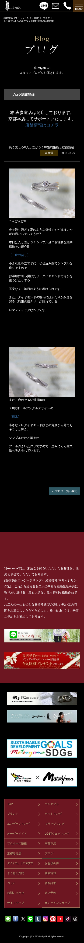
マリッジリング (54, 823)
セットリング (53, 813)
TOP (10, 804)
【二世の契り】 (19, 255)
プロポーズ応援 (17, 843)
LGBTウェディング (57, 833)
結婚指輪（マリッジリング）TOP (21, 18)
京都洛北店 (14, 853)
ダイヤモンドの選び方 (20, 863)
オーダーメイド (17, 833)
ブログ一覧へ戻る (66, 491)
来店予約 (50, 892)
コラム (11, 883)
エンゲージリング (18, 823)
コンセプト (52, 804)
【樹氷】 (15, 416)
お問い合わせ (15, 892)
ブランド (12, 813)
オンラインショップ (57, 902)
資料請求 (50, 883)
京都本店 (50, 843)
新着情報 (50, 873)
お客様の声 (52, 863)
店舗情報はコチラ (42, 125)
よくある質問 (15, 873)
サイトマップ (15, 902)
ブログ (46, 18)
